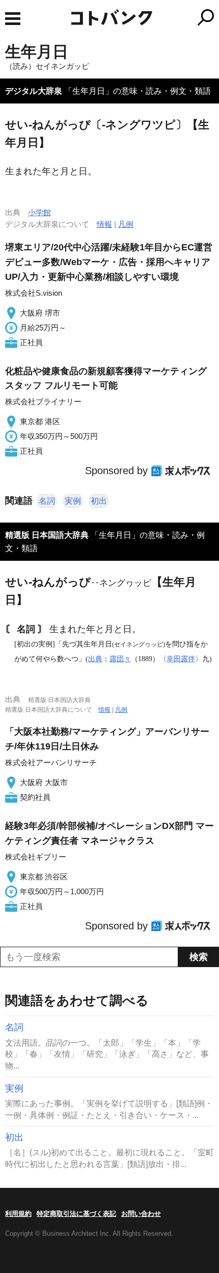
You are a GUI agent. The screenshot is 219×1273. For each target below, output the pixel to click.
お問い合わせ (141, 1213)
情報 (104, 224)
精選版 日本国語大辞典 (47, 535)
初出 (99, 501)
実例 (73, 501)
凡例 (125, 224)
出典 (95, 659)
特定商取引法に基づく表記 (76, 1213)
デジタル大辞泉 (33, 91)
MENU (12, 18)
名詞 (47, 501)
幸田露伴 (181, 659)
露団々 (120, 659)
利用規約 (18, 1213)
